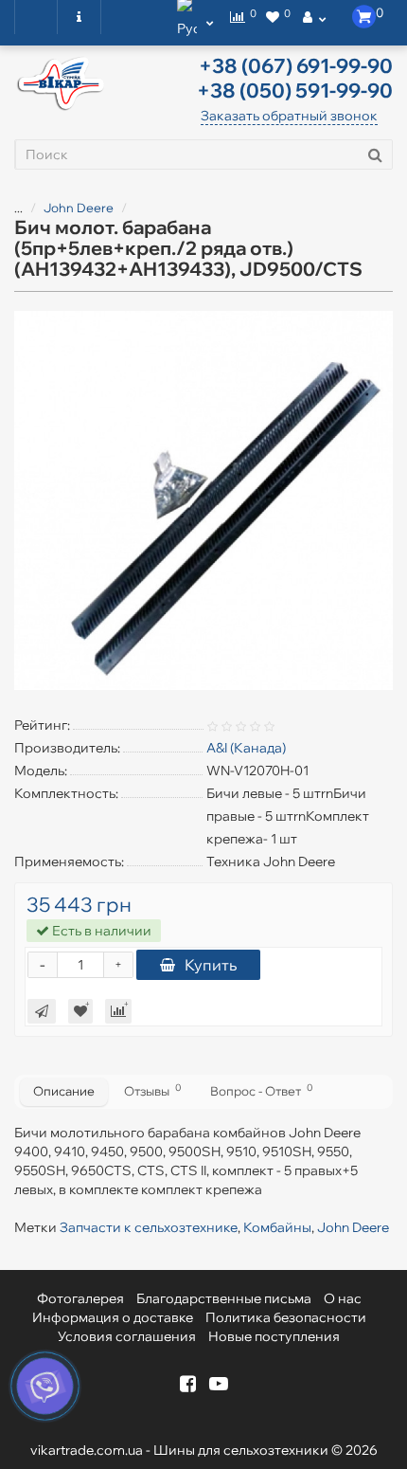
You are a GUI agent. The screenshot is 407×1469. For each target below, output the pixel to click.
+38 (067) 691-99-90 (296, 65)
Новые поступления (274, 1336)
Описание (64, 1090)
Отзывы (152, 1089)
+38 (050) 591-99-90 (295, 90)
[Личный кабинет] (314, 17)
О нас (343, 1298)
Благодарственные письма (223, 1298)
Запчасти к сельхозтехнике (149, 1227)
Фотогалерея (80, 1298)
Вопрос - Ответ (261, 1089)
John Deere (79, 207)
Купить (211, 964)
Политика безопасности (285, 1317)
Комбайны (277, 1227)
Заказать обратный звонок (289, 115)
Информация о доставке (112, 1317)
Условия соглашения (127, 1336)
